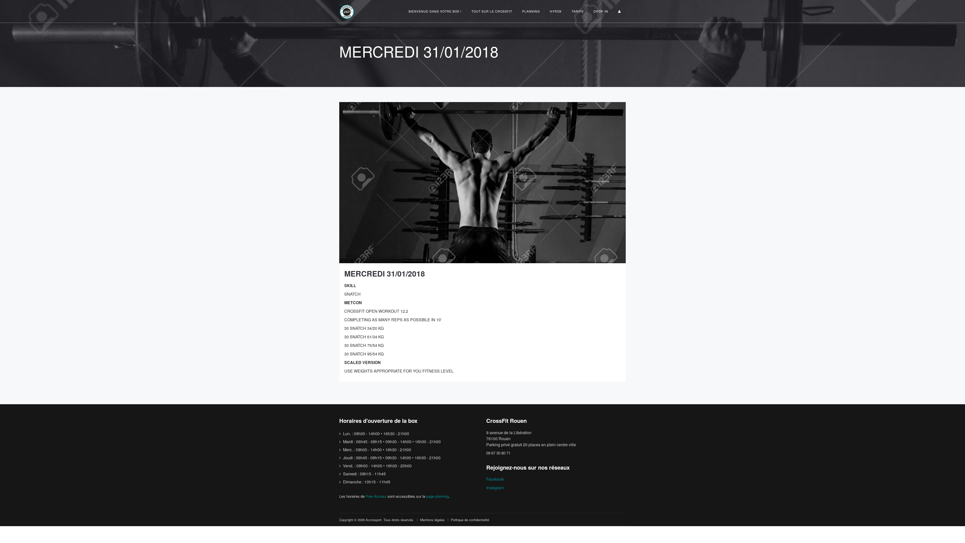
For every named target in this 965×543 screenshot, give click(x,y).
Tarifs (578, 11)
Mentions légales (432, 519)
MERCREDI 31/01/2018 (384, 273)
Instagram (495, 487)
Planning (531, 11)
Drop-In (601, 11)
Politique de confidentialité (470, 519)
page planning (437, 496)
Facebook (495, 479)
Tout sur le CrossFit (491, 11)
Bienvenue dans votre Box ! (435, 11)
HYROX (556, 11)
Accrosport (373, 519)
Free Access (376, 496)
